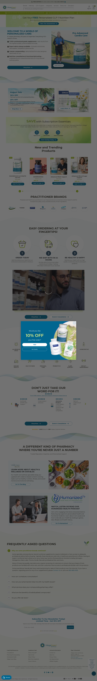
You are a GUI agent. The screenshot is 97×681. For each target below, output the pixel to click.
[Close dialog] (74, 323)
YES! (34, 344)
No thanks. (35, 349)
